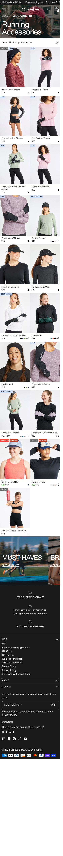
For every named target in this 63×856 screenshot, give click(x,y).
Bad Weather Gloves (41, 138)
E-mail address (11, 705)
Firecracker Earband (10, 433)
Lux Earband (7, 384)
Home (5, 16)
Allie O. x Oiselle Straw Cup (13, 531)
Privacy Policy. (9, 715)
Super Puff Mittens (40, 187)
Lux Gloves (37, 335)
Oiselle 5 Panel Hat (9, 482)
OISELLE (15, 750)
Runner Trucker (38, 238)
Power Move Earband (10, 90)
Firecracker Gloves (40, 90)
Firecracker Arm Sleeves (12, 138)
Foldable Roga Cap (40, 287)
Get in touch (8, 732)
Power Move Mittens (10, 238)
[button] (4, 9)
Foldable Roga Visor (10, 287)
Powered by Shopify (31, 750)
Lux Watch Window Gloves (13, 335)
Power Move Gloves (41, 384)
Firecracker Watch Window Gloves (13, 188)
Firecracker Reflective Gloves (45, 433)
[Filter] (56, 42)
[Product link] (15, 71)
